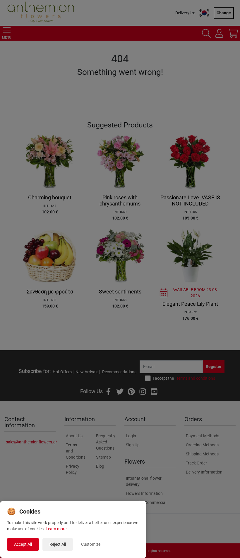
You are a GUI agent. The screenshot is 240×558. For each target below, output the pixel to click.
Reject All (57, 544)
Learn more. (57, 528)
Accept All (23, 544)
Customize (90, 544)
